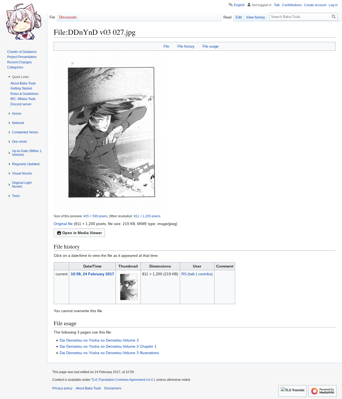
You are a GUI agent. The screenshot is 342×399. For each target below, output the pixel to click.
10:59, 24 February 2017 (92, 274)
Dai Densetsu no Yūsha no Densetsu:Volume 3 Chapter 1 (108, 346)
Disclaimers (112, 388)
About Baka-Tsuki (88, 388)
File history (186, 46)
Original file (63, 224)
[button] (20, 77)
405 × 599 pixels (95, 216)
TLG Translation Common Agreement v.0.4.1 (123, 380)
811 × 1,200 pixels (147, 216)
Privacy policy (62, 388)
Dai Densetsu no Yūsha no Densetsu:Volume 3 (99, 340)
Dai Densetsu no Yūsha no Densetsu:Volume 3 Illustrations (109, 353)
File (166, 46)
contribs (204, 274)
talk (192, 274)
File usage (211, 46)
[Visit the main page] (23, 21)
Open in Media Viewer (82, 233)
